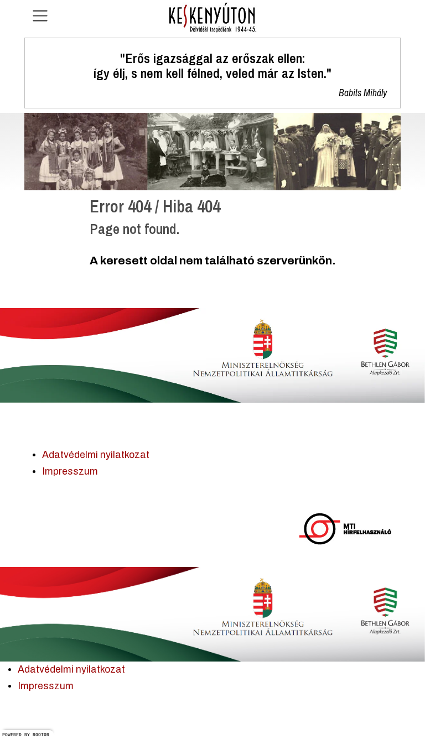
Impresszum (70, 471)
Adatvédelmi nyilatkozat (95, 455)
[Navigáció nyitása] (40, 15)
